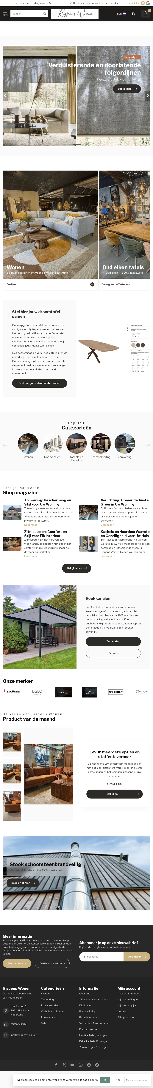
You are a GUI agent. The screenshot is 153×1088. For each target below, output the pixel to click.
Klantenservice (17, 963)
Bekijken (112, 794)
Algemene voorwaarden (93, 999)
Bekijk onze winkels (52, 963)
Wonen (45, 993)
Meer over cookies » (136, 1079)
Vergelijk (123, 1011)
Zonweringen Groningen (93, 1047)
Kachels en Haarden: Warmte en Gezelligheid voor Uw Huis (125, 534)
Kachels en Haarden (53, 1011)
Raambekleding (50, 1005)
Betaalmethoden (89, 1017)
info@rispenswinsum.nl (24, 1035)
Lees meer (30, 525)
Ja (105, 1080)
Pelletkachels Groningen (93, 1041)
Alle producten (126, 1017)
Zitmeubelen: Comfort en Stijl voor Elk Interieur (45, 534)
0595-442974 (19, 1024)
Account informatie (129, 993)
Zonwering (113, 641)
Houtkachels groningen (93, 1035)
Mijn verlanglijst (127, 1005)
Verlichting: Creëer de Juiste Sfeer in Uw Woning (125, 502)
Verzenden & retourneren (94, 1023)
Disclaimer (85, 1005)
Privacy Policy (87, 1011)
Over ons (84, 993)
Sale (43, 1023)
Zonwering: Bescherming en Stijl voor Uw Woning (47, 502)
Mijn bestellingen (128, 999)
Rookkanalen (49, 1017)
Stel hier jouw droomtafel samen (39, 383)
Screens (113, 653)
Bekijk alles (74, 568)
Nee (118, 1080)
